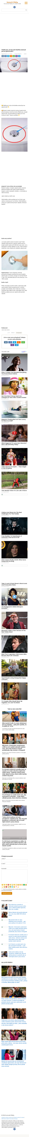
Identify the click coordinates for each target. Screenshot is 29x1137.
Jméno (3, 858)
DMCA (2, 1118)
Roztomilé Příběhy (12, 2)
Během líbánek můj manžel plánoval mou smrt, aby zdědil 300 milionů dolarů (18, 914)
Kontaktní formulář (9, 1118)
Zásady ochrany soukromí (7, 1117)
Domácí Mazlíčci (18, 53)
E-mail (3, 863)
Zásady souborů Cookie (18, 1117)
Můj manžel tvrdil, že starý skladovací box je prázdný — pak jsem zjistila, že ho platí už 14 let (14, 724)
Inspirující (19, 332)
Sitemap (15, 1118)
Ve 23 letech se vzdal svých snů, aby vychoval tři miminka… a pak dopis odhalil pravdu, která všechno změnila (14, 796)
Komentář (3, 868)
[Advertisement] (14, 30)
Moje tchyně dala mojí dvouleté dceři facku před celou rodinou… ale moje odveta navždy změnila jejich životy (13, 1043)
